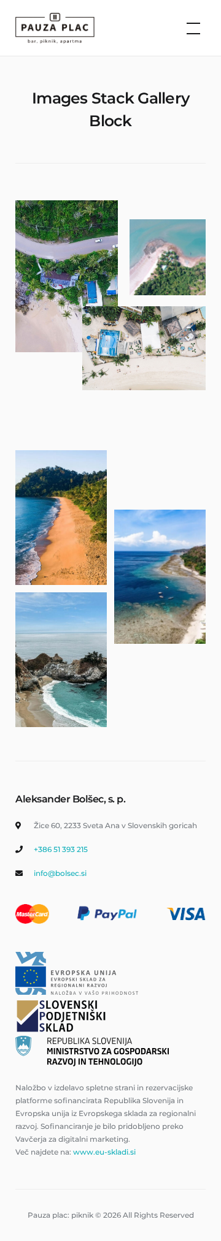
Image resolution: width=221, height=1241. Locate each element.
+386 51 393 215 (61, 849)
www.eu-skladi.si (104, 1151)
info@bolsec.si (60, 873)
